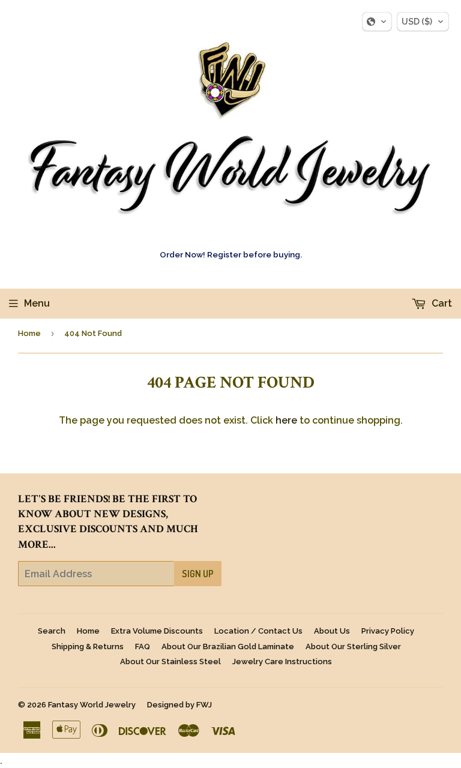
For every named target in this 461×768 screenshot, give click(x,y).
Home (29, 333)
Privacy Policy (387, 630)
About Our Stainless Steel (170, 661)
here (286, 420)
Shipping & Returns (88, 646)
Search (51, 630)
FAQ (142, 646)
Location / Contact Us (258, 630)
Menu (37, 303)
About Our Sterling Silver (353, 646)
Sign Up (198, 574)
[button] (377, 21)
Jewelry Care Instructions (282, 661)
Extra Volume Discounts (157, 630)
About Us (332, 630)
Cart (440, 303)
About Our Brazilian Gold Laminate (227, 646)
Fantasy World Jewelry (92, 704)
